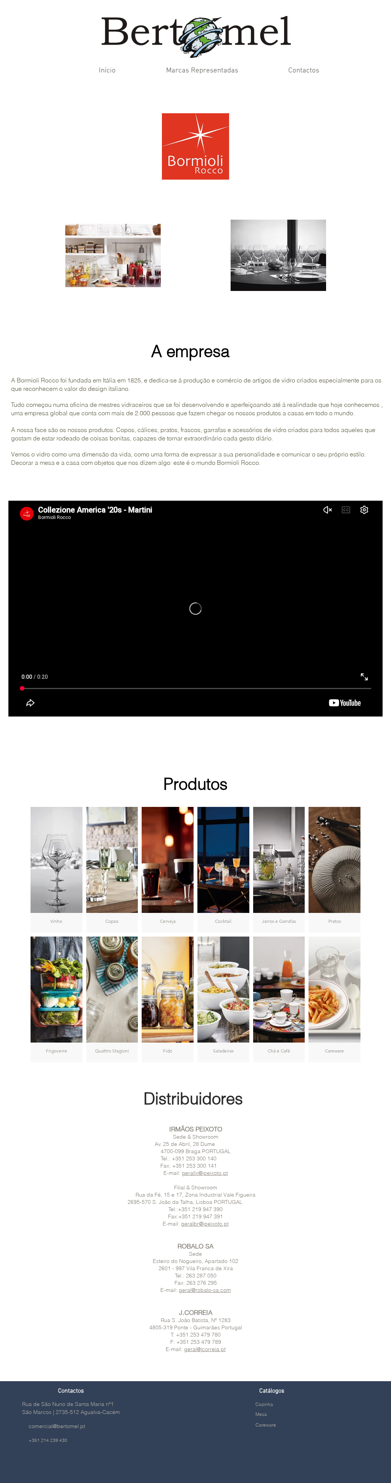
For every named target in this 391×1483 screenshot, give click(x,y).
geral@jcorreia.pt (205, 1349)
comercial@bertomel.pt (57, 1426)
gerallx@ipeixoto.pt (205, 1173)
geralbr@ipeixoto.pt (205, 1223)
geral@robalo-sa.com (205, 1290)
